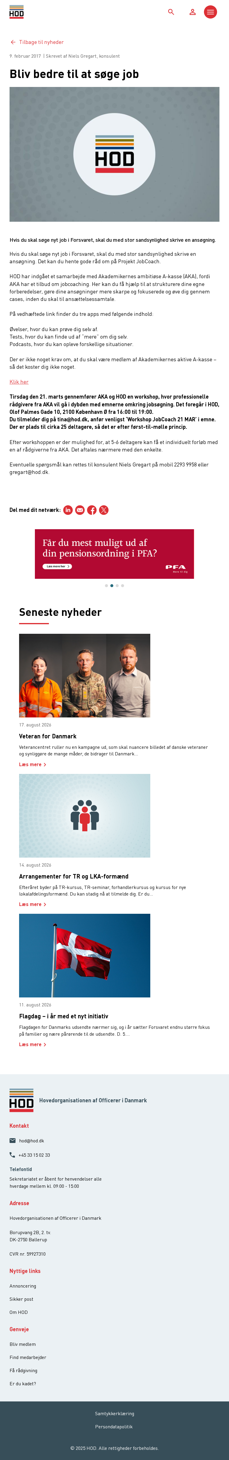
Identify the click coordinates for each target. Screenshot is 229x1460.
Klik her (19, 381)
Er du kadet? (23, 1383)
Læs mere (30, 764)
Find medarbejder (28, 1357)
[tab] (106, 585)
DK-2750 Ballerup (28, 1239)
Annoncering (23, 1286)
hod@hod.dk (31, 1141)
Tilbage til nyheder (41, 42)
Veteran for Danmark (48, 736)
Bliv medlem (23, 1344)
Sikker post (21, 1299)
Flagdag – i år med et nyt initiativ (63, 1016)
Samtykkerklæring (114, 1413)
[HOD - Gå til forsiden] (36, 12)
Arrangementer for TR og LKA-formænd (74, 876)
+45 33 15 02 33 (34, 1155)
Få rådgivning (23, 1370)
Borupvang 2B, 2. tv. (30, 1232)
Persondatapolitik (114, 1427)
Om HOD (19, 1312)
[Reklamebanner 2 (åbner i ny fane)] (114, 554)
